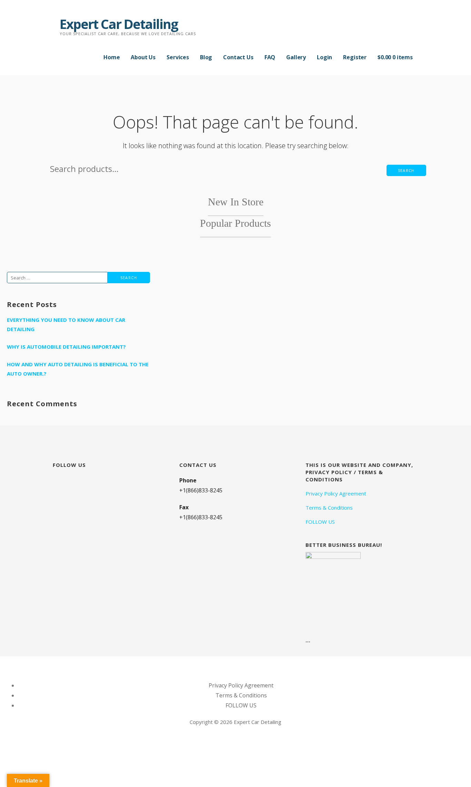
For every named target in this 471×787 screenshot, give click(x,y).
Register (355, 57)
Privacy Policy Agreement (335, 493)
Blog (206, 57)
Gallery (296, 57)
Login (324, 57)
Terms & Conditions (329, 507)
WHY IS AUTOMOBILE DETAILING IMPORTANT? (66, 346)
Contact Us (238, 57)
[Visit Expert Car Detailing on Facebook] (69, 480)
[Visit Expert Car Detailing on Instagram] (57, 480)
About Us (143, 57)
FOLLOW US (320, 521)
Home (111, 57)
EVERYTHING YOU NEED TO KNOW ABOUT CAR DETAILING (66, 324)
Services (178, 57)
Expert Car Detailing (119, 24)
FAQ (269, 57)
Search (406, 170)
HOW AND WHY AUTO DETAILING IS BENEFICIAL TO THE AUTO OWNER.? (78, 369)
